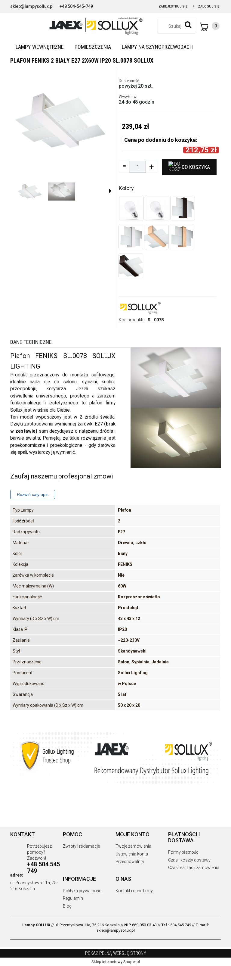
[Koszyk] (210, 27)
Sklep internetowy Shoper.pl (115, 961)
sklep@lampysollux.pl (32, 6)
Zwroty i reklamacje (81, 846)
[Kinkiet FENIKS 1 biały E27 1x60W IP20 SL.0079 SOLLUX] (131, 237)
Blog (67, 906)
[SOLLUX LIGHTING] (140, 307)
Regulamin (73, 898)
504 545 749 (180, 925)
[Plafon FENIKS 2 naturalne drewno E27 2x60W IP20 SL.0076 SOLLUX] (156, 237)
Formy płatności (183, 852)
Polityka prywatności (82, 890)
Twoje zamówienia (133, 846)
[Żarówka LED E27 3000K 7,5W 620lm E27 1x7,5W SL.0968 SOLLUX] (157, 208)
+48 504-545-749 (76, 6)
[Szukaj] (188, 24)
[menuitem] (39, 47)
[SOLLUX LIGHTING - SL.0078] (29, 191)
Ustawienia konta (132, 854)
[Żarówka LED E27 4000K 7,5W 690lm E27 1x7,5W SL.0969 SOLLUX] (131, 208)
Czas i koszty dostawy (189, 860)
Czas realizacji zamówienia (193, 867)
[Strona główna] (115, 25)
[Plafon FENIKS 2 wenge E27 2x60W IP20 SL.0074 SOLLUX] (131, 266)
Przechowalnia (130, 861)
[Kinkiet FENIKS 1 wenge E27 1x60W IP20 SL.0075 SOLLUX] (183, 208)
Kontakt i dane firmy (134, 890)
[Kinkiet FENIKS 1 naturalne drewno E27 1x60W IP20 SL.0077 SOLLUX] (182, 237)
